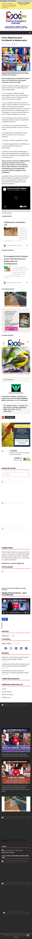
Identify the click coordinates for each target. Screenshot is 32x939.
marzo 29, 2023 (7, 44)
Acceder (4, 689)
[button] (30, 32)
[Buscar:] (16, 474)
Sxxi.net (15, 44)
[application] (16, 606)
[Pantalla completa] (28, 612)
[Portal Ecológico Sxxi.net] (16, 8)
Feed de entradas (6, 692)
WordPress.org (6, 697)
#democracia (10, 417)
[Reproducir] (4, 612)
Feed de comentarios (7, 694)
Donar (4, 619)
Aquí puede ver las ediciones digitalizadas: (13, 563)
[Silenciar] (25, 612)
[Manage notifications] (28, 935)
